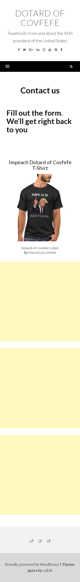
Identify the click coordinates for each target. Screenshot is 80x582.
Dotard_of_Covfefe (42, 253)
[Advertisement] (40, 302)
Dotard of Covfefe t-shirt (40, 248)
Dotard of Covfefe (40, 18)
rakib (47, 570)
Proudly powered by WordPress (32, 564)
